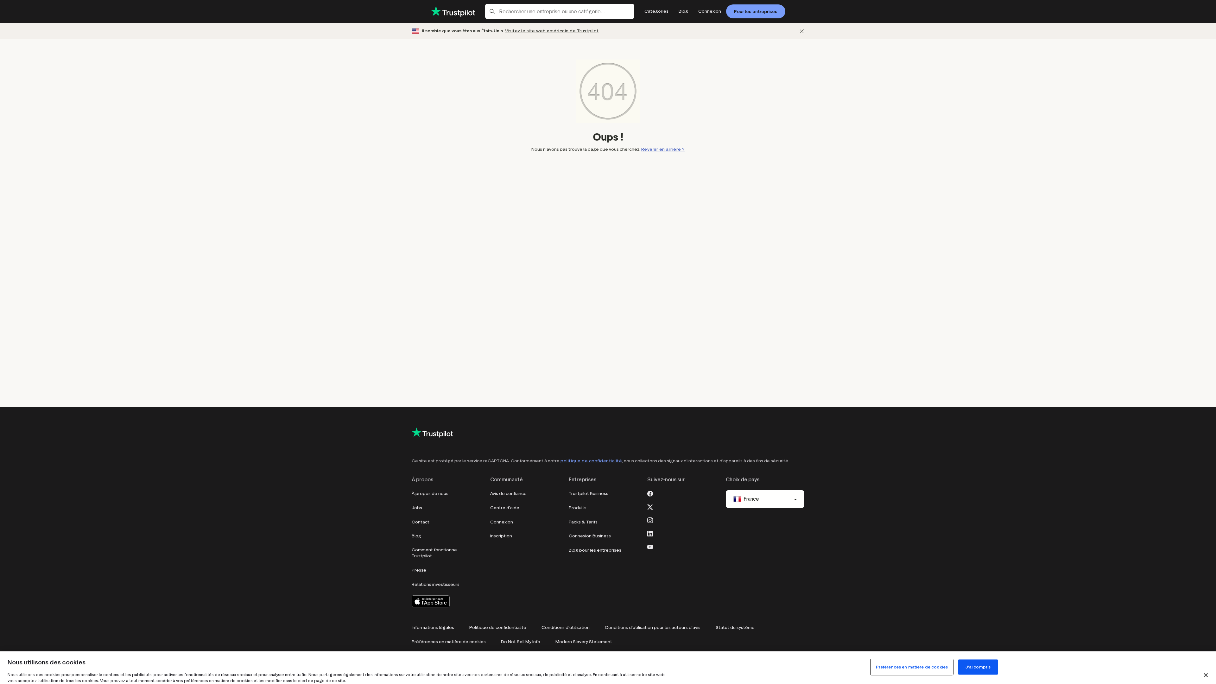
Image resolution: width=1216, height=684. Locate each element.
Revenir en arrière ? (663, 149)
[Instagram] (650, 519)
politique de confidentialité (591, 461)
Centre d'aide (504, 507)
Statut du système (735, 627)
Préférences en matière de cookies (449, 641)
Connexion (501, 522)
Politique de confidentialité (497, 627)
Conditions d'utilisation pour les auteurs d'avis (652, 627)
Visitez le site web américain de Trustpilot (552, 31)
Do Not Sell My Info (520, 641)
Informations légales (433, 627)
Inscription (501, 536)
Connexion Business (590, 536)
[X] (650, 506)
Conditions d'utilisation (566, 627)
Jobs (417, 507)
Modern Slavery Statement (583, 641)
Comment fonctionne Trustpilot (434, 553)
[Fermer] (801, 31)
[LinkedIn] (650, 533)
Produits (577, 507)
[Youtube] (650, 546)
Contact (420, 522)
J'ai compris (978, 667)
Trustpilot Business (588, 493)
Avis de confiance (508, 493)
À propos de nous (430, 493)
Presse (419, 570)
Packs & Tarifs (583, 522)
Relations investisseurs (435, 584)
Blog (416, 536)
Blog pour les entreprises (595, 550)
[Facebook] (650, 493)
